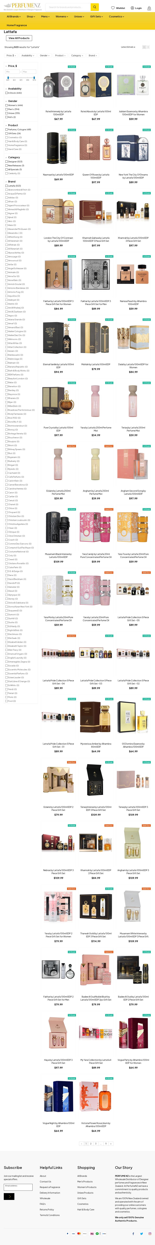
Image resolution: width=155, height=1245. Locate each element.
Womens (61, 16)
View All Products (19, 38)
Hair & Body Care (85, 1209)
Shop (30, 16)
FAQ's (43, 1203)
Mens (44, 16)
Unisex (78, 16)
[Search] (95, 7)
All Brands (13, 16)
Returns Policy (47, 1209)
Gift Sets (95, 16)
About (43, 1176)
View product (58, 88)
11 (106, 1143)
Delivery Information (50, 1192)
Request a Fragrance (50, 1187)
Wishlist (120, 8)
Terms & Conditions (50, 1215)
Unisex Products (85, 1192)
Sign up (9, 1196)
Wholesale (45, 1198)
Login (138, 8)
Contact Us (45, 1181)
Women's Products (86, 1187)
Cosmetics (116, 16)
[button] (144, 47)
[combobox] (68, 7)
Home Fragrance (17, 25)
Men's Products (85, 1181)
